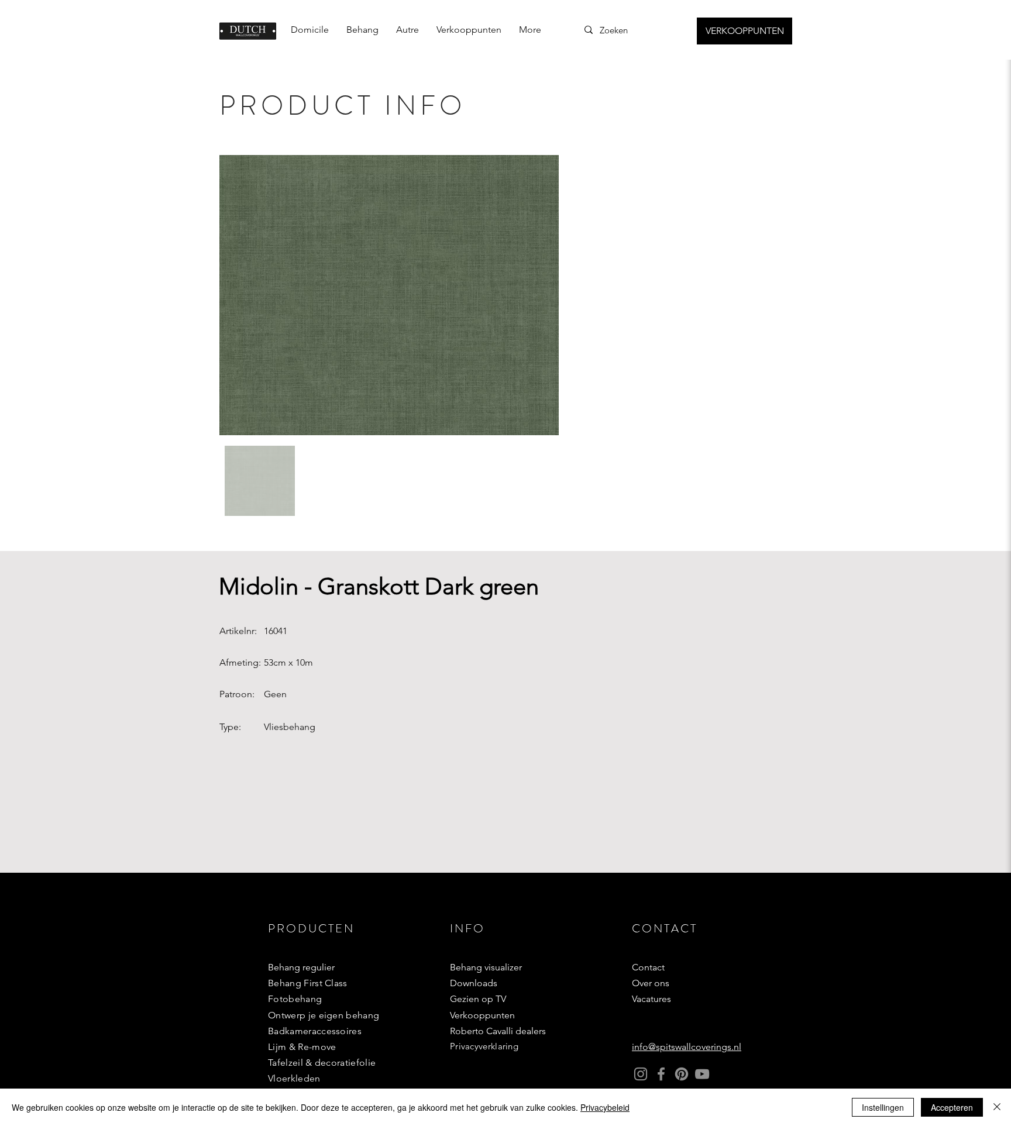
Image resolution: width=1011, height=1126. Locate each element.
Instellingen (883, 1107)
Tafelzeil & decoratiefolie (322, 1062)
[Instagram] (640, 1074)
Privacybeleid (605, 1107)
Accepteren (952, 1107)
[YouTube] (702, 1074)
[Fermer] (997, 1107)
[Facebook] (661, 1074)
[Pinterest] (681, 1074)
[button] (362, 29)
